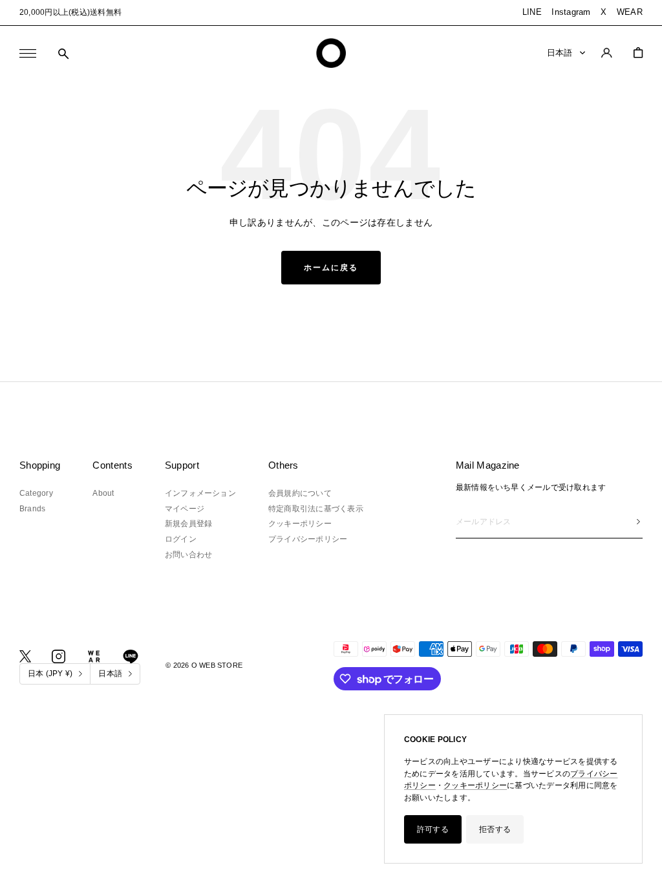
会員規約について (300, 493)
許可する (433, 829)
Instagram (570, 12)
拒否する (495, 829)
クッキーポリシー (475, 785)
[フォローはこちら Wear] (94, 656)
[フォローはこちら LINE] (130, 657)
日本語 (560, 53)
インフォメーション (200, 493)
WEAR (630, 12)
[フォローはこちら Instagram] (58, 656)
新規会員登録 (188, 523)
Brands (32, 508)
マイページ (184, 508)
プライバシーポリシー (307, 539)
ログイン (181, 539)
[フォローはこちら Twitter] (25, 656)
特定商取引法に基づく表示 (315, 508)
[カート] (638, 52)
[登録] (638, 522)
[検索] (63, 53)
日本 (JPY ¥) (50, 673)
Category (36, 493)
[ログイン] (606, 53)
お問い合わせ (188, 554)
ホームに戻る (331, 267)
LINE (532, 12)
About (103, 493)
